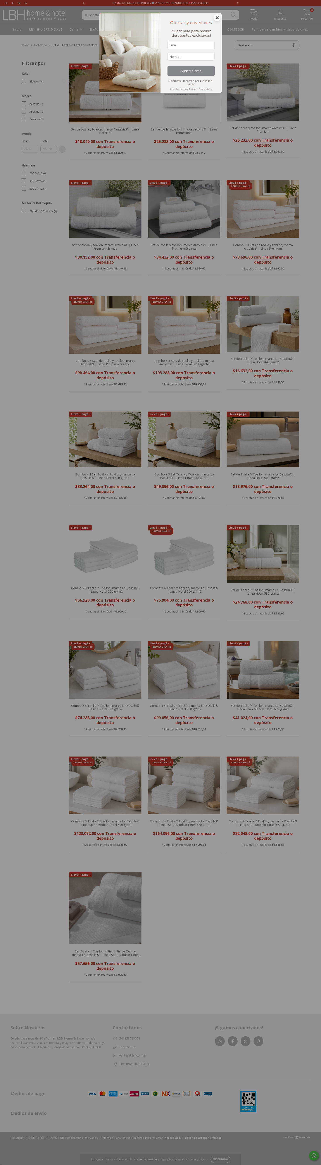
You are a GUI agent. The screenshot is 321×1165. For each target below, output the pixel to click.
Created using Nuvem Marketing (191, 89)
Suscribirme (191, 70)
